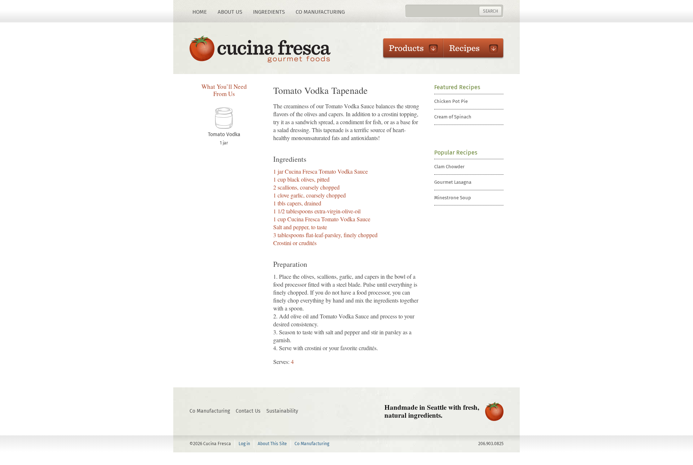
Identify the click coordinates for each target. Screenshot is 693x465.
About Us (230, 12)
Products (409, 48)
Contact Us (248, 411)
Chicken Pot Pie (451, 101)
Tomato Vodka (224, 134)
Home (199, 12)
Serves (280, 361)
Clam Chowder (449, 166)
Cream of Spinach (452, 116)
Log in (244, 443)
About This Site (272, 443)
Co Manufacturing (320, 12)
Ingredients (269, 12)
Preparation (290, 264)
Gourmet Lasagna (452, 182)
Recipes (470, 48)
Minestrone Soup (452, 197)
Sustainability (282, 411)
